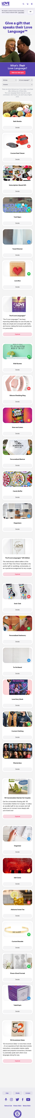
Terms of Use (8, 1105)
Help (7, 1093)
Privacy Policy (17, 1105)
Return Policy (27, 1105)
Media (17, 1093)
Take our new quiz (17, 73)
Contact (28, 1093)
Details (17, 127)
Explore (17, 334)
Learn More (21, 12)
